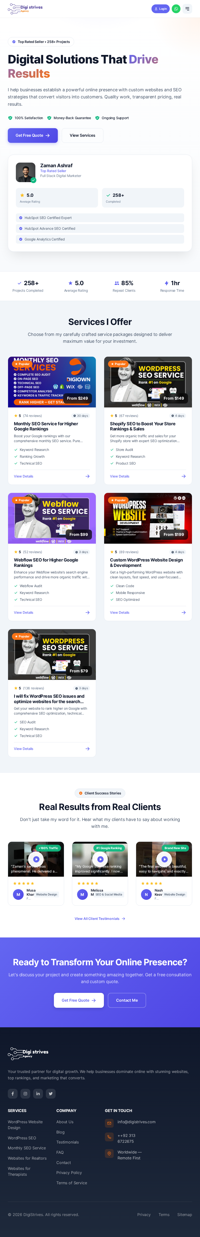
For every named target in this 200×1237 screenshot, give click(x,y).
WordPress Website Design (25, 1124)
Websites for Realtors (27, 1158)
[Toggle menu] (187, 9)
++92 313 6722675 (126, 1138)
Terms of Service (71, 1182)
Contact (63, 1162)
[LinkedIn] (38, 1094)
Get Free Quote (29, 135)
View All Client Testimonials (97, 918)
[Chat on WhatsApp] (176, 8)
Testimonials (67, 1142)
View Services (82, 135)
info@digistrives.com (137, 1121)
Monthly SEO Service (27, 1147)
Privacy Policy (69, 1172)
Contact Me (127, 1000)
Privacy (144, 1214)
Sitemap (184, 1214)
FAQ (60, 1152)
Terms (164, 1214)
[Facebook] (13, 1094)
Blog (60, 1132)
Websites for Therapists (19, 1171)
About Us (64, 1121)
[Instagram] (25, 1094)
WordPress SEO (22, 1137)
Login (163, 8)
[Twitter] (51, 1094)
